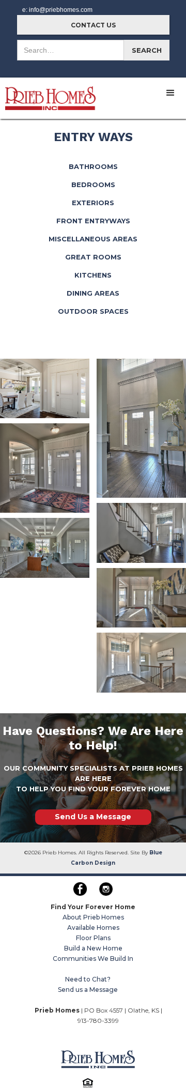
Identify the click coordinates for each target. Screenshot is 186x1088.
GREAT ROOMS (93, 257)
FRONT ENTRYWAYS (93, 221)
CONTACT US (93, 25)
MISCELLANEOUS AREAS (93, 239)
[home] (48, 94)
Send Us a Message (93, 816)
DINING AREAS (93, 293)
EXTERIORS (93, 202)
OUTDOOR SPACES (93, 311)
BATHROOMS (93, 166)
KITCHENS (93, 275)
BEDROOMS (93, 184)
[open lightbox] (44, 388)
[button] (170, 93)
